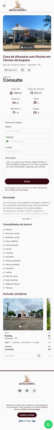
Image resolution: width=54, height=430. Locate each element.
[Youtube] (20, 391)
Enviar (27, 181)
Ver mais (25, 219)
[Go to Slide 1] (20, 326)
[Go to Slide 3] (24, 326)
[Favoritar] (22, 70)
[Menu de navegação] (4, 6)
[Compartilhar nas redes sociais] (28, 70)
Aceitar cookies (27, 415)
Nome (8, 127)
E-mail (8, 147)
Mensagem (10, 158)
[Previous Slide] (5, 33)
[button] (27, 33)
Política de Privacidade (19, 190)
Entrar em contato (13, 122)
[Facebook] (27, 391)
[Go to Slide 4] (26, 326)
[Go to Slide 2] (22, 326)
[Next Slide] (49, 33)
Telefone (9, 137)
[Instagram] (34, 391)
